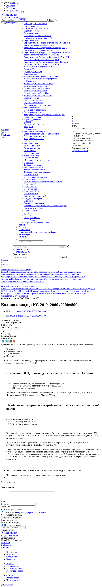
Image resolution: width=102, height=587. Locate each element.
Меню (21, 12)
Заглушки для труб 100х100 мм (38, 95)
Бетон (26, 21)
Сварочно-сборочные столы (36, 222)
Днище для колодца (33, 71)
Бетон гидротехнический (35, 23)
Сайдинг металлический (35, 196)
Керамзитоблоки (31, 98)
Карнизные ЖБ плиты (75, 289)
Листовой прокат (32, 146)
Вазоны (27, 122)
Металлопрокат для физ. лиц (37, 160)
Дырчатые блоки (31, 74)
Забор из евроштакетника (35, 136)
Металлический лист (33, 167)
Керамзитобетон (31, 31)
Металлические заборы (34, 131)
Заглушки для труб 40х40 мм (37, 88)
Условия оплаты (13, 566)
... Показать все (31, 81)
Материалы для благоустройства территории (44, 114)
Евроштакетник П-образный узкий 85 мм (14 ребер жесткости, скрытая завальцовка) (47, 44)
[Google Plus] (14, 341)
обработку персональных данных (32, 512)
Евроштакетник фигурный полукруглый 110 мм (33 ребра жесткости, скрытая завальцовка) (47, 53)
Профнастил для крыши (35, 110)
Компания (5, 542)
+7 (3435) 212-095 (9, 15)
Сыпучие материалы (33, 208)
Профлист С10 (30, 186)
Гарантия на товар (14, 571)
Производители (13, 580)
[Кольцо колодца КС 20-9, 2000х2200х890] (26, 311)
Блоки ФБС (29, 69)
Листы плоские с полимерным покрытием (43, 182)
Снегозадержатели (32, 112)
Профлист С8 (30, 184)
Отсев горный (30, 210)
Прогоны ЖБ (25, 291)
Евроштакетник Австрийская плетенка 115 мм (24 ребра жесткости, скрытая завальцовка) (46, 63)
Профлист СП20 (31, 191)
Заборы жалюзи (31, 141)
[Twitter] (5, 341)
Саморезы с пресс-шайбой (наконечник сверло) (45, 205)
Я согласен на (26, 512)
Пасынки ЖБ (73, 293)
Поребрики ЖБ (58, 289)
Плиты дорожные (20, 296)
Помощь (5, 547)
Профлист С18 (30, 189)
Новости (34, 232)
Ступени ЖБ (35, 293)
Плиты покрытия (76, 291)
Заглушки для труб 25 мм (35, 86)
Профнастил (29, 179)
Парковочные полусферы (35, 177)
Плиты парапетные (10, 289)
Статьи (9, 575)
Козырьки (28, 126)
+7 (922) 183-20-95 (9, 17)
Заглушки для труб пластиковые (38, 83)
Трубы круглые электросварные (38, 172)
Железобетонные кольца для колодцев (41, 76)
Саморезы (28, 201)
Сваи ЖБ (15, 293)
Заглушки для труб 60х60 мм (37, 93)
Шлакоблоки (29, 220)
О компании (24, 232)
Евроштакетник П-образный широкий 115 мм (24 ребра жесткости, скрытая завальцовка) (46, 58)
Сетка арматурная (32, 148)
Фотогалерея (24, 234)
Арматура (28, 162)
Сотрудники (44, 232)
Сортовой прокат (32, 153)
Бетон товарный (31, 26)
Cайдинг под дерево (33, 198)
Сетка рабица (30, 150)
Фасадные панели (32, 217)
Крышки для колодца (40, 291)
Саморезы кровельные (34, 203)
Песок (26, 213)
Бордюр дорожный (32, 119)
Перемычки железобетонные (54, 293)
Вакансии (54, 232)
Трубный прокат (31, 155)
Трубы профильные (33, 165)
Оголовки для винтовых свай (37, 35)
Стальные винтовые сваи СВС (38, 38)
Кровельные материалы (34, 100)
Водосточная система (33, 103)
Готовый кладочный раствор (37, 28)
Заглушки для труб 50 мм (35, 91)
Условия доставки (14, 568)
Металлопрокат (31, 143)
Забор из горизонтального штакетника (41, 134)
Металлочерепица (32, 107)
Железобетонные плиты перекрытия (40, 79)
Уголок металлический (34, 170)
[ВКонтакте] (3, 341)
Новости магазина (12, 525)
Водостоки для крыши (34, 124)
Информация (7, 545)
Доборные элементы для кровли (38, 105)
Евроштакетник (31, 40)
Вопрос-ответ (12, 578)
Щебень (27, 215)
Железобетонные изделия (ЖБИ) (38, 67)
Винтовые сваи (31, 33)
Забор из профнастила (34, 138)
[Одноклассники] (8, 341)
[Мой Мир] (11, 341)
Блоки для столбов (32, 117)
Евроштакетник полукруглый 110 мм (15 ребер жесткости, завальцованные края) (45, 48)
